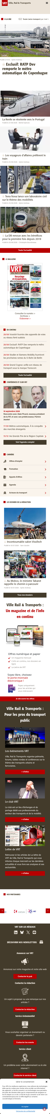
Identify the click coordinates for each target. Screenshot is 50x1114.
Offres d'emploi (15, 461)
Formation (13, 469)
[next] (48, 910)
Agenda (12, 485)
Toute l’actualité (25, 250)
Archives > (25, 316)
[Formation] (46, 469)
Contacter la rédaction (25, 1010)
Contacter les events (25, 1043)
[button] (46, 1082)
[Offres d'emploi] (46, 461)
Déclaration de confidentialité (25, 1111)
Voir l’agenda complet (25, 442)
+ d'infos (25, 772)
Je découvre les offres (25, 699)
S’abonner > (25, 319)
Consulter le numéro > (25, 314)
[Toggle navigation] (47, 3)
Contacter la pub (25, 977)
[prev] (2, 910)
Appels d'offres (15, 477)
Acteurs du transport (18, 493)
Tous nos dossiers (25, 595)
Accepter (25, 1106)
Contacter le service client (25, 1076)
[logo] (25, 911)
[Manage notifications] (44, 1109)
